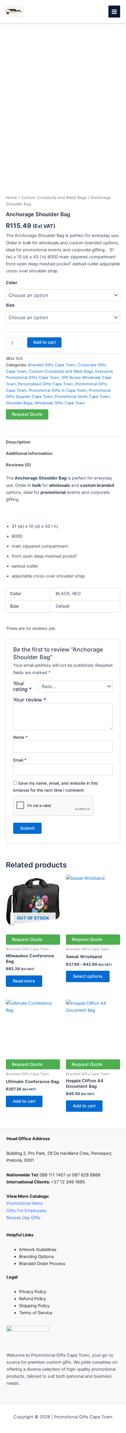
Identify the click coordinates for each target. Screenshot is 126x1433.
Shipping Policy (34, 1305)
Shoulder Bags (19, 403)
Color (11, 282)
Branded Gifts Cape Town (52, 364)
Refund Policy (32, 1298)
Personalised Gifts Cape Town (45, 384)
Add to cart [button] (24, 1101)
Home (11, 197)
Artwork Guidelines (38, 1249)
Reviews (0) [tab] (18, 465)
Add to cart (44, 342)
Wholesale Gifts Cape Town (60, 403)
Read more (24, 981)
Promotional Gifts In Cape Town (58, 390)
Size (10, 305)
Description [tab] (18, 442)
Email (19, 759)
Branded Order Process (42, 1263)
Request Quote (27, 414)
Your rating (22, 686)
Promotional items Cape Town (82, 396)
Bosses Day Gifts (23, 1217)
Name (20, 737)
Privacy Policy (32, 1291)
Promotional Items (24, 1203)
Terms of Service (35, 1312)
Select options (88, 976)
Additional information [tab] (29, 453)
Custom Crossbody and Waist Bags (54, 197)
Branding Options (36, 1256)
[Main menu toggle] (114, 11)
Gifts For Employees (27, 1210)
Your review (29, 700)
